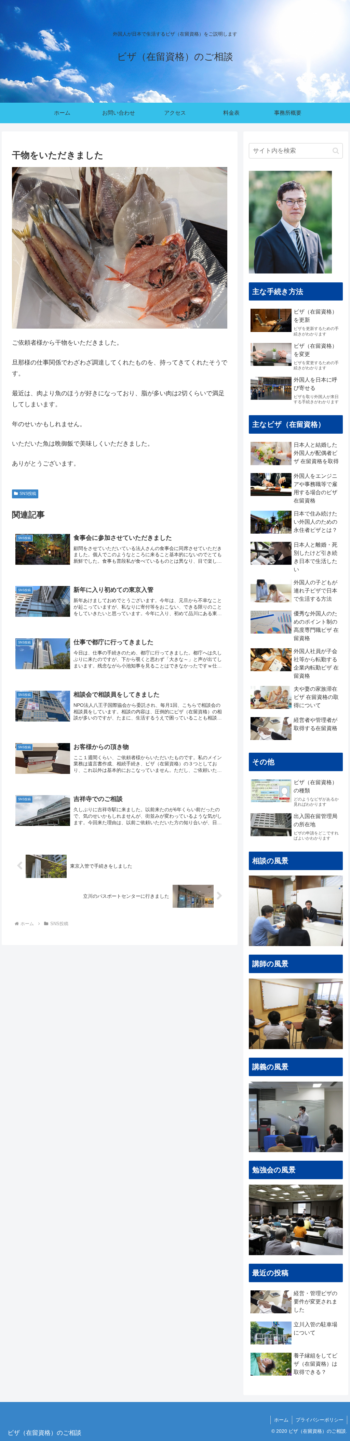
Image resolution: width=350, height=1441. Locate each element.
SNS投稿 (27, 493)
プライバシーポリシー (320, 1420)
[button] (336, 151)
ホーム (281, 1420)
